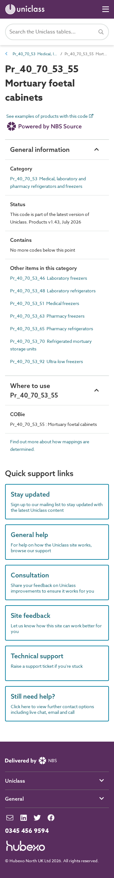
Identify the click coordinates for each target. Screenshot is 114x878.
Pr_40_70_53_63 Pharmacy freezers (47, 316)
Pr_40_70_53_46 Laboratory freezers (48, 278)
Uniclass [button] (15, 781)
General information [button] (40, 149)
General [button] (14, 799)
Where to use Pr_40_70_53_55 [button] (34, 390)
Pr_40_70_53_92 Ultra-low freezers (46, 361)
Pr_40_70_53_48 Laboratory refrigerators (53, 291)
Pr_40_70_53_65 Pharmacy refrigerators (51, 328)
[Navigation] (105, 9)
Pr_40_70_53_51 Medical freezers (44, 303)
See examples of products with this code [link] (47, 116)
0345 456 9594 (27, 831)
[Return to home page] (26, 9)
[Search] (101, 32)
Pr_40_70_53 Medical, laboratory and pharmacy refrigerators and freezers (35, 54)
